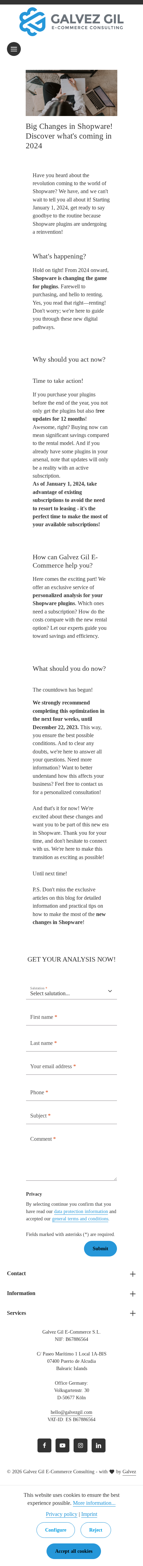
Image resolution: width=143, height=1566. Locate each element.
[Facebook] (44, 1445)
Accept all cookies (73, 1551)
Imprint (89, 1514)
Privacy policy (61, 1514)
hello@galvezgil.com (71, 1412)
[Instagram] (80, 1445)
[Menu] (14, 49)
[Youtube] (62, 1445)
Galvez (129, 1471)
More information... (94, 1503)
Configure (55, 1530)
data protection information (81, 1211)
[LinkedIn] (99, 1445)
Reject (95, 1530)
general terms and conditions (80, 1218)
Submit (100, 1248)
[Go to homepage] (71, 21)
